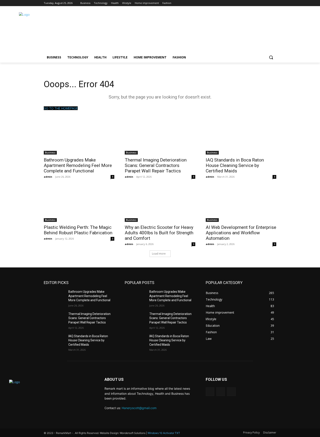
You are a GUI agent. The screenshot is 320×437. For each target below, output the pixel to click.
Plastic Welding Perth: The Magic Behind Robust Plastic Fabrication (78, 230)
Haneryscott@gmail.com (139, 408)
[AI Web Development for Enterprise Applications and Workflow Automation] (241, 204)
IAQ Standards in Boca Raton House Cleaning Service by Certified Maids (235, 165)
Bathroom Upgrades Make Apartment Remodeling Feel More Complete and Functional (78, 165)
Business (50, 152)
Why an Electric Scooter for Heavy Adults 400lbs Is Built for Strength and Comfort (159, 233)
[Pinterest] (273, 3)
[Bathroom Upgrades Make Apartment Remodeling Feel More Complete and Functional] (79, 137)
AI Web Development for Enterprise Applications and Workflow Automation (241, 233)
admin (48, 176)
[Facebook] (261, 3)
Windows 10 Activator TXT (164, 433)
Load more (159, 253)
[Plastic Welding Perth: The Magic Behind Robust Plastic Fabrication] (79, 204)
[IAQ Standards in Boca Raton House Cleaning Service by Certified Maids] (241, 137)
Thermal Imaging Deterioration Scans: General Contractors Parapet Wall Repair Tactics (156, 165)
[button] (271, 57)
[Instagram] (267, 3)
